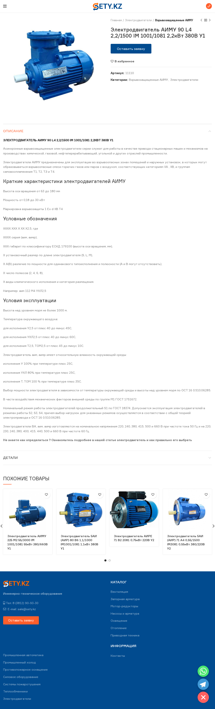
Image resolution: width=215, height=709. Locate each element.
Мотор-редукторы (124, 606)
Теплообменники (15, 691)
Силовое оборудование (20, 677)
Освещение (119, 620)
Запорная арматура (125, 599)
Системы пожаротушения (22, 684)
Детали (10, 458)
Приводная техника (125, 635)
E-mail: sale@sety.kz (21, 609)
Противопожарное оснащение (25, 669)
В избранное (124, 61)
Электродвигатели (138, 20)
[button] (131, 49)
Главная (116, 20)
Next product (210, 20)
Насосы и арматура (125, 613)
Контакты (118, 655)
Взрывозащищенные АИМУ (174, 20)
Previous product (201, 20)
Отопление (119, 628)
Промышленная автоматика (23, 655)
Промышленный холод (19, 662)
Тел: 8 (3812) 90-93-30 (22, 603)
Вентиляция (119, 591)
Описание (13, 131)
